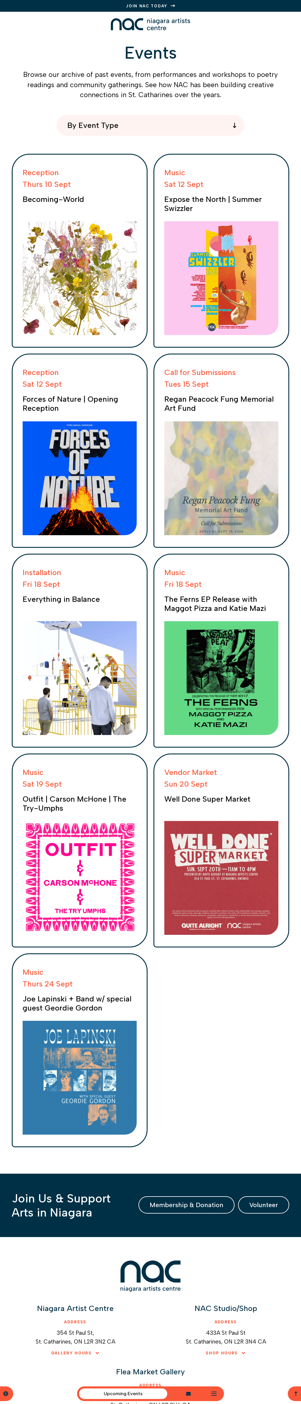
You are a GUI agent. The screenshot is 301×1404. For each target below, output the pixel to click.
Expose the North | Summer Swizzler (213, 204)
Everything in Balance (61, 599)
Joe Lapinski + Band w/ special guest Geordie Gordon (77, 1003)
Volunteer (263, 1205)
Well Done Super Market (207, 799)
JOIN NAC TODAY (147, 6)
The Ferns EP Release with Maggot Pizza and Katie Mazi (215, 603)
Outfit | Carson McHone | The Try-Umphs (74, 803)
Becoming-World (53, 199)
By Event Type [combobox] (92, 125)
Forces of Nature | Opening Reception (70, 403)
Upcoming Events (123, 1393)
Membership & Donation (186, 1205)
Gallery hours (71, 1353)
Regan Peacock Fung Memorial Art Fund (219, 403)
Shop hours (222, 1353)
